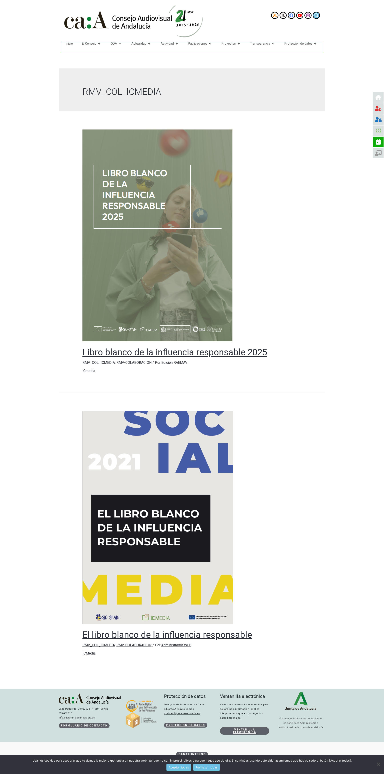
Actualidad (138, 43)
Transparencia (260, 43)
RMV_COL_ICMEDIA (98, 362)
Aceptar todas (179, 767)
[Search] (316, 15)
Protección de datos (298, 43)
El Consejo (89, 43)
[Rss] (274, 15)
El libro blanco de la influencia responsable (167, 635)
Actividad (167, 43)
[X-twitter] (283, 15)
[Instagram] (308, 15)
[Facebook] (291, 15)
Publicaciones (197, 43)
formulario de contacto (84, 725)
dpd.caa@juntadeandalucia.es (182, 713)
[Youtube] (299, 15)
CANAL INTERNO (192, 754)
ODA (114, 43)
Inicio (69, 43)
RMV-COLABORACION (134, 362)
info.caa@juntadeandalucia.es (77, 717)
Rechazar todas (207, 767)
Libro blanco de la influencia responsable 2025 (174, 352)
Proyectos (229, 43)
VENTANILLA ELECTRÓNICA (244, 731)
